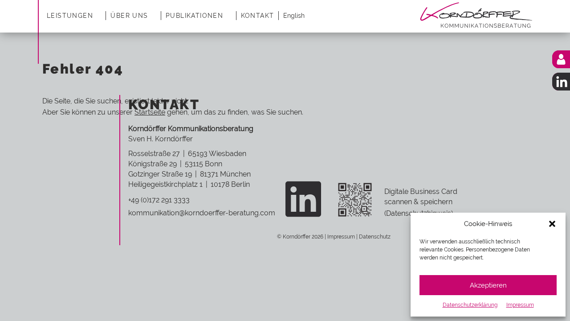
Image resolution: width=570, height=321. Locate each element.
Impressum (520, 305)
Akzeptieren (488, 285)
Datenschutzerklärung (470, 305)
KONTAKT (257, 15)
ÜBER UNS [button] (129, 15)
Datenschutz (375, 237)
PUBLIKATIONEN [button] (194, 15)
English (294, 15)
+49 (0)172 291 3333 (159, 200)
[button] (552, 223)
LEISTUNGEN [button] (70, 15)
